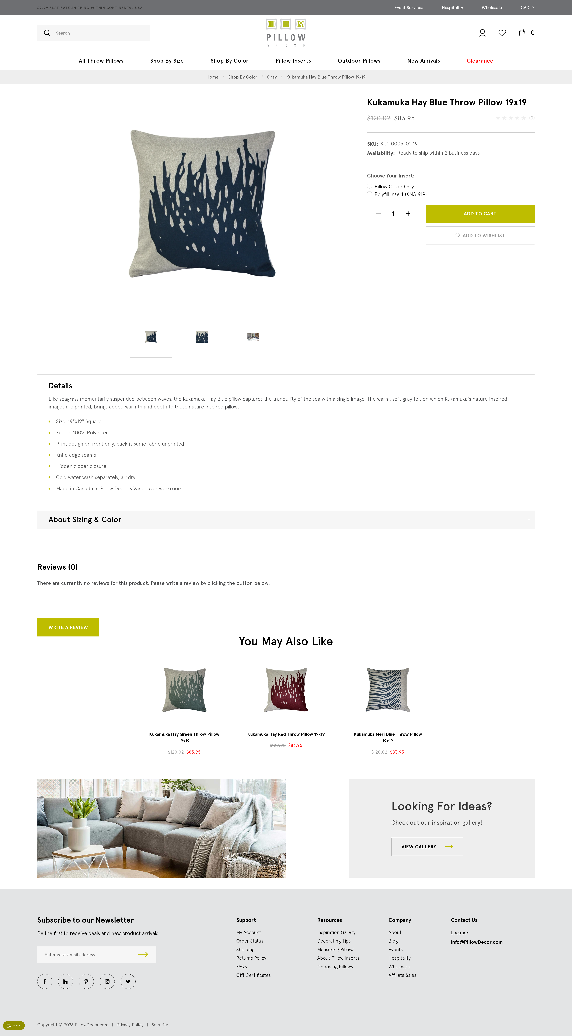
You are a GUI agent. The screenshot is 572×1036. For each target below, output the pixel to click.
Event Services (408, 7)
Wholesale (492, 7)
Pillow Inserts (293, 60)
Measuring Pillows (335, 949)
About (394, 932)
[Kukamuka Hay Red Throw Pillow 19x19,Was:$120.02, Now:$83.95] (286, 689)
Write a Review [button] (68, 627)
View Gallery (419, 847)
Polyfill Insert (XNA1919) (400, 194)
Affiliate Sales (402, 975)
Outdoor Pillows (359, 60)
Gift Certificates (253, 975)
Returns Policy (251, 958)
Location (460, 932)
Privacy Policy (130, 1024)
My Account (248, 932)
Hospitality (452, 7)
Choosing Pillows (335, 966)
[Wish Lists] (502, 33)
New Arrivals (423, 60)
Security (160, 1024)
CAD (526, 7)
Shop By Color (230, 60)
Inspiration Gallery (336, 932)
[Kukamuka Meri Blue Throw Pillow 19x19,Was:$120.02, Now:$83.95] (387, 689)
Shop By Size (167, 60)
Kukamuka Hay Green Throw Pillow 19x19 (184, 737)
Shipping (245, 949)
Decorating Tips (334, 941)
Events (395, 949)
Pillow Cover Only (394, 186)
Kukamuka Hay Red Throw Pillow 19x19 (286, 734)
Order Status (249, 941)
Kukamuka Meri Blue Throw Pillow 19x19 (388, 737)
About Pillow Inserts (338, 958)
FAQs (241, 966)
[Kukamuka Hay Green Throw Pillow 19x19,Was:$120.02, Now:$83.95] (184, 689)
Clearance (480, 60)
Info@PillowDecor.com (477, 942)
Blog (393, 941)
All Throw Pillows (101, 60)
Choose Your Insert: (391, 176)
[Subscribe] (143, 954)
